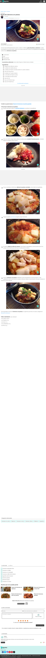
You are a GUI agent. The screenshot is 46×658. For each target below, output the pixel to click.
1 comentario (6, 16)
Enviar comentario (40, 625)
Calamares (8, 11)
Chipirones (13, 521)
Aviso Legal (19, 655)
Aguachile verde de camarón (7, 576)
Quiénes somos (14, 655)
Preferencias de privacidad (36, 655)
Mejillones (36, 521)
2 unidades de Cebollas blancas (10, 68)
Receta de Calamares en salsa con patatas (16, 594)
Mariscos (5, 11)
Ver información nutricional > (23, 83)
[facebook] (3, 652)
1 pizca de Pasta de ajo (8, 71)
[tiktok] (14, 652)
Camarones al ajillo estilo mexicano (9, 574)
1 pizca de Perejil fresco (9, 82)
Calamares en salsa (20, 521)
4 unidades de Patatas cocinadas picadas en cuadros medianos (16, 70)
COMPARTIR (41, 2)
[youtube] (10, 652)
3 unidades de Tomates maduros (10, 73)
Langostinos (41, 521)
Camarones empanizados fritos (8, 568)
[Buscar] (44, 1)
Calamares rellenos (29, 521)
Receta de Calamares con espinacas (16, 588)
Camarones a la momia (6, 581)
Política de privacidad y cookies (26, 655)
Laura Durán (7, 18)
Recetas (2, 11)
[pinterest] (12, 652)
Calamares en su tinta (6, 521)
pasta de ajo (13, 217)
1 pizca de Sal (7, 78)
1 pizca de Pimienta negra (9, 80)
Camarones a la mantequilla (7, 572)
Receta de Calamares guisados (38, 594)
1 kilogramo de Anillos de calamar (11, 66)
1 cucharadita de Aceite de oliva (10, 76)
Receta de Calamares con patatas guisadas (22, 104)
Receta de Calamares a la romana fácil (39, 588)
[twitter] (5, 652)
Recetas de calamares (5, 313)
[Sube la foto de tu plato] (26, 604)
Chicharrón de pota (6, 579)
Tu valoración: (16, 622)
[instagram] (7, 652)
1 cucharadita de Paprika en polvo (11, 75)
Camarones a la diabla (6, 570)
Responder (2, 642)
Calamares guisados (6, 578)
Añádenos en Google (41, 44)
